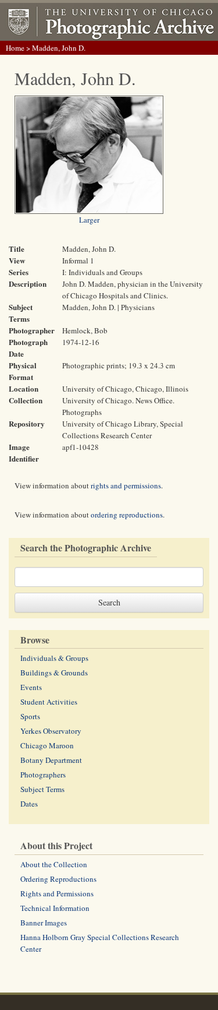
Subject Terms (42, 789)
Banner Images (43, 922)
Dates (29, 803)
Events (31, 687)
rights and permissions (126, 485)
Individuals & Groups (54, 658)
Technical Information (55, 908)
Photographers (43, 774)
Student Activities (48, 701)
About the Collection (53, 864)
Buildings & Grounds (54, 672)
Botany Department (51, 760)
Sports (30, 716)
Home (15, 48)
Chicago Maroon (47, 745)
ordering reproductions (127, 514)
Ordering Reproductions (58, 879)
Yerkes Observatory (50, 731)
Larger (89, 219)
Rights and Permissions (57, 893)
